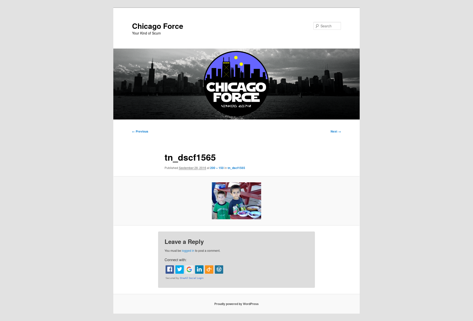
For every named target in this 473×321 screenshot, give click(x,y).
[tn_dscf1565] (236, 200)
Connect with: (175, 259)
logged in (188, 250)
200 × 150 (217, 168)
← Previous (140, 131)
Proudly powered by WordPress (236, 304)
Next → (336, 131)
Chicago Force (157, 25)
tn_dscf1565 (236, 168)
